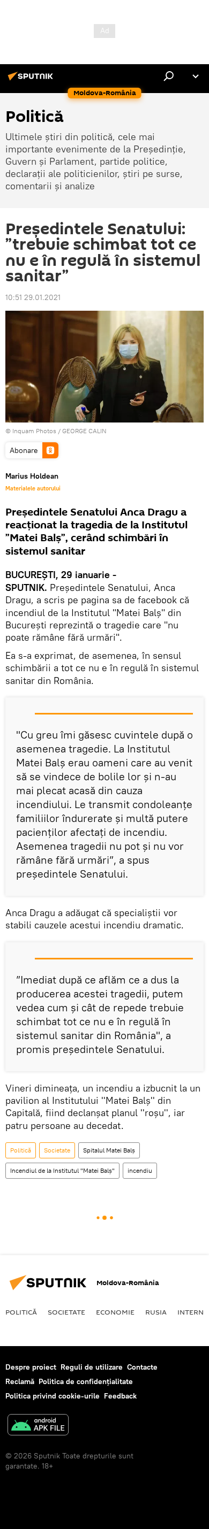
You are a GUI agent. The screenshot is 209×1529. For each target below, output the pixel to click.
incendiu (140, 1170)
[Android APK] (38, 1426)
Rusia (156, 1312)
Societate (57, 1150)
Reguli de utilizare (92, 1367)
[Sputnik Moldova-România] (32, 80)
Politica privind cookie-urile (52, 1396)
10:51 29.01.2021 (33, 297)
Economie (115, 1312)
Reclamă (19, 1381)
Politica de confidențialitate (86, 1381)
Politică (20, 1150)
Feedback (120, 1396)
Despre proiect (30, 1367)
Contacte (142, 1367)
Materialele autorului (33, 488)
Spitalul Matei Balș (109, 1150)
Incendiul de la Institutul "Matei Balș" (62, 1170)
